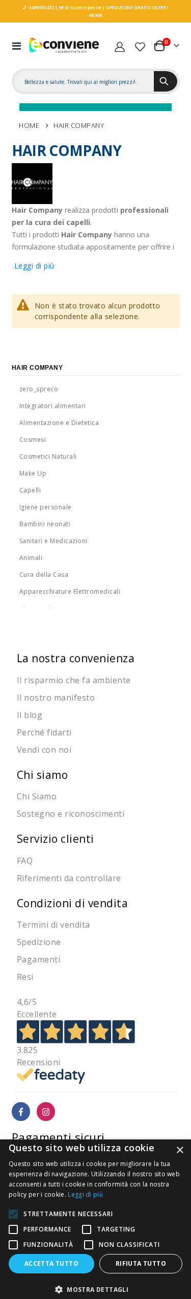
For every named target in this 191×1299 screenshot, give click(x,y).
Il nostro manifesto (56, 697)
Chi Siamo (37, 796)
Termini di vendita (53, 924)
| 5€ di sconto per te (77, 7)
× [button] (179, 1150)
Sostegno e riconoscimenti (71, 813)
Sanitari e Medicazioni (53, 540)
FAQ (25, 860)
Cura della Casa (44, 574)
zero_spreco (39, 389)
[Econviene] (64, 45)
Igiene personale (45, 507)
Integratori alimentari (52, 405)
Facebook (21, 1111)
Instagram (46, 1111)
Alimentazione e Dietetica (59, 422)
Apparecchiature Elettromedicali (70, 591)
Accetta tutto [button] (51, 1263)
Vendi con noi (44, 749)
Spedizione (39, 942)
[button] (95, 1289)
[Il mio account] (119, 45)
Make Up (33, 473)
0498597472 (41, 7)
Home (29, 125)
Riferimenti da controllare (69, 878)
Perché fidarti (44, 732)
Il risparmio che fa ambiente (74, 680)
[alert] (95, 1219)
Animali (31, 557)
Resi (25, 976)
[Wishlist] (140, 45)
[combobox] (84, 82)
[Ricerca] (165, 81)
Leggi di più (34, 266)
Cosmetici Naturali (48, 456)
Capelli (30, 490)
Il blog (30, 715)
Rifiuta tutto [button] (141, 1263)
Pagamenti (39, 959)
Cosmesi (32, 439)
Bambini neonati (45, 524)
